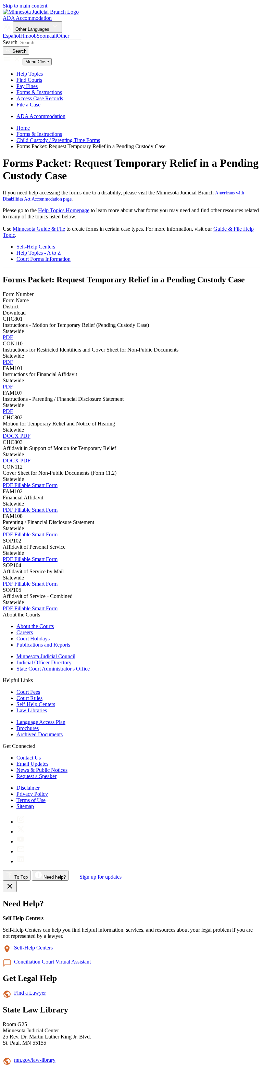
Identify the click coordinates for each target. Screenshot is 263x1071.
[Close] (10, 886)
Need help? (54, 877)
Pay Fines (27, 86)
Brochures (27, 728)
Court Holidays (33, 638)
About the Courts (35, 626)
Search (10, 42)
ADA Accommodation (27, 18)
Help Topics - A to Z (38, 253)
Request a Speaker (36, 776)
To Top (20, 877)
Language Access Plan (40, 722)
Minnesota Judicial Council (45, 656)
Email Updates (32, 764)
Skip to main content (25, 6)
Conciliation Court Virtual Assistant (52, 962)
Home (23, 128)
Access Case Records (39, 98)
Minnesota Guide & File (39, 229)
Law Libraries (31, 710)
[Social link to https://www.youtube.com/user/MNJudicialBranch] (20, 841)
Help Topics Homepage (63, 210)
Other (63, 36)
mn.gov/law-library (34, 1060)
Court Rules (29, 698)
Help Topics (29, 74)
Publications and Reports (43, 645)
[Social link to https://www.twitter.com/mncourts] (20, 831)
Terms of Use (31, 800)
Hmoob (28, 36)
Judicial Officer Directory (44, 662)
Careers (24, 632)
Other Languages (33, 29)
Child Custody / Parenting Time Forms (58, 140)
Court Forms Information (43, 259)
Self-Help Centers (35, 247)
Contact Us (28, 758)
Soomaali (47, 36)
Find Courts (29, 80)
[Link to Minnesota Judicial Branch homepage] (41, 12)
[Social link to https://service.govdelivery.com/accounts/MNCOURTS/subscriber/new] (20, 851)
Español (11, 36)
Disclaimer (28, 788)
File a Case (28, 104)
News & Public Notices (41, 770)
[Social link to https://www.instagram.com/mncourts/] (20, 822)
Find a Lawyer (30, 993)
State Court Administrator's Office (53, 669)
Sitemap (25, 806)
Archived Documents (39, 734)
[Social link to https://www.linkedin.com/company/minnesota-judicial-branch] (20, 861)
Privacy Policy (32, 794)
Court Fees (28, 692)
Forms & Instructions (39, 92)
